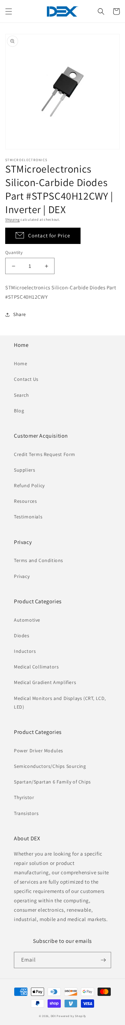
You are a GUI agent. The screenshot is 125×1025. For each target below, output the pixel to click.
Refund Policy (29, 485)
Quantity (14, 252)
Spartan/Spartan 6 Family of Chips (52, 782)
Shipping (12, 219)
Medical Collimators (36, 667)
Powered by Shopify (71, 1016)
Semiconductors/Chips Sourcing (50, 766)
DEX (53, 1016)
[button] (8, 11)
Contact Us (26, 379)
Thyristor (24, 797)
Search (21, 395)
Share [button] (19, 314)
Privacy (22, 576)
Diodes (22, 635)
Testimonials (28, 517)
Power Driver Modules (38, 750)
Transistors (26, 813)
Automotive (27, 620)
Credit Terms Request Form (44, 454)
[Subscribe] (103, 960)
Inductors (25, 651)
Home (20, 363)
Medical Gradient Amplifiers (45, 682)
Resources (25, 501)
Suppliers (24, 470)
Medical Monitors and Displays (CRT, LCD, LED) (60, 702)
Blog (19, 411)
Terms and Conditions (38, 560)
